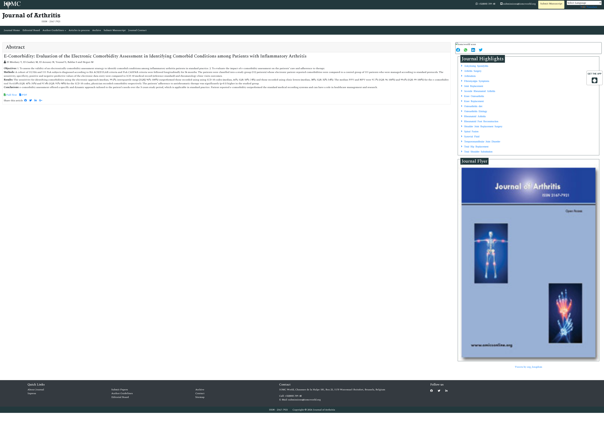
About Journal (36, 389)
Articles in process (79, 30)
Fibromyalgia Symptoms (476, 81)
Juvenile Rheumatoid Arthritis (479, 91)
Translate (591, 7)
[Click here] (25, 100)
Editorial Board (31, 30)
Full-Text (11, 95)
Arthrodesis (470, 76)
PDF (24, 95)
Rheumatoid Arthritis (475, 116)
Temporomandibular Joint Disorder (482, 141)
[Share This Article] (459, 50)
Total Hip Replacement (476, 146)
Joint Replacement (473, 86)
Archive (96, 30)
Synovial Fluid (471, 136)
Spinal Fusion (471, 131)
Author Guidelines (53, 30)
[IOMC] (11, 4)
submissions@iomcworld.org (519, 4)
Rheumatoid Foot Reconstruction (481, 121)
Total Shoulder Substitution (478, 151)
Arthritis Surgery (472, 70)
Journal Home (12, 30)
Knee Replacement (474, 101)
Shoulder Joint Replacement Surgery (483, 126)
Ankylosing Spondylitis (476, 65)
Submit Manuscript (551, 4)
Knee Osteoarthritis (474, 96)
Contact (199, 393)
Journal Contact (137, 30)
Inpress (32, 393)
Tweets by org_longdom (528, 367)
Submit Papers (119, 389)
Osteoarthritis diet (473, 106)
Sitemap (199, 397)
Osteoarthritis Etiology (475, 111)
